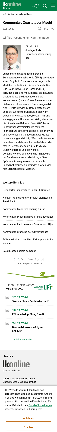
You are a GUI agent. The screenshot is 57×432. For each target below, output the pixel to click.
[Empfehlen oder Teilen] (52, 29)
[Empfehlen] (46, 29)
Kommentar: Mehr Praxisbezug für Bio (24, 209)
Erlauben (28, 427)
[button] (53, 5)
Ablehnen (28, 418)
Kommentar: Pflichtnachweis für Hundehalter (28, 216)
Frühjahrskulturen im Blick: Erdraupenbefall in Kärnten (28, 241)
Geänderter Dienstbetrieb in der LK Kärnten (26, 190)
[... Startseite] (12, 6)
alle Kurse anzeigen (23, 339)
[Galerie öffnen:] (12, 57)
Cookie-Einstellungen (40, 405)
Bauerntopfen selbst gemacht (19, 250)
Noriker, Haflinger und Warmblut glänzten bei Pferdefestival (27, 199)
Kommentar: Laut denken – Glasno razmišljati (28, 224)
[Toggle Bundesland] (35, 6)
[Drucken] (39, 29)
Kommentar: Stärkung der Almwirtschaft (25, 231)
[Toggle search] (45, 6)
